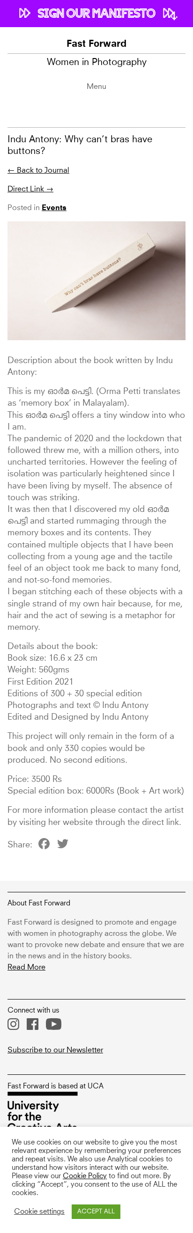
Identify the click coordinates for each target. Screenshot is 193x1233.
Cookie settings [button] (39, 1212)
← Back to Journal (38, 170)
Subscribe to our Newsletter (55, 1050)
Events (54, 208)
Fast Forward (96, 44)
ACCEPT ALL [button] (96, 1212)
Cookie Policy (85, 1176)
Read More (26, 967)
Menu (96, 86)
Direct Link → (30, 189)
